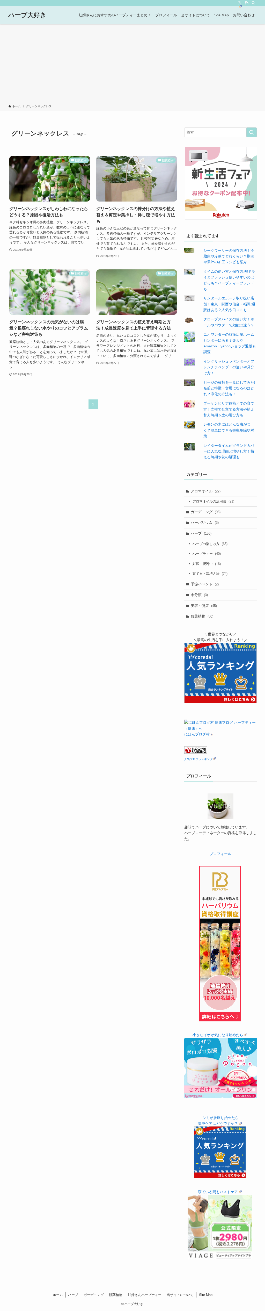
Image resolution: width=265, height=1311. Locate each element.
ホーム (58, 1295)
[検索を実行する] (251, 132)
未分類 (199, 595)
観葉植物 (202, 616)
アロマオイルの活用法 (213, 501)
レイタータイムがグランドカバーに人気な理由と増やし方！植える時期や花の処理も (228, 451)
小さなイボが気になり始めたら (218, 1035)
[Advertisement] (132, 65)
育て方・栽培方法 (210, 574)
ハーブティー (207, 554)
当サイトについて (180, 1295)
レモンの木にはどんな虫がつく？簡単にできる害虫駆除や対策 (228, 430)
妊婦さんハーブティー (144, 1295)
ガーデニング (205, 512)
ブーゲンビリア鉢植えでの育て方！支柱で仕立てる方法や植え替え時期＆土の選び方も (228, 409)
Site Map (205, 1295)
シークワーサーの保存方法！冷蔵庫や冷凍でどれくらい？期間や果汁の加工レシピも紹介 (228, 256)
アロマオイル (205, 491)
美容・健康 (204, 606)
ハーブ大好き (27, 15)
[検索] (253, 3)
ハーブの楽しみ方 (210, 544)
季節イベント (205, 584)
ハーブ (201, 533)
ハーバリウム (205, 522)
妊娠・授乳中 (207, 564)
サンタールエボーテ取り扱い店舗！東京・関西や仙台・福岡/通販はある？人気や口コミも (229, 304)
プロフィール (220, 854)
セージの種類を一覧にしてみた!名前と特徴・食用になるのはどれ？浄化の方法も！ (229, 388)
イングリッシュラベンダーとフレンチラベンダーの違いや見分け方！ (228, 367)
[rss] (246, 3)
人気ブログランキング (198, 759)
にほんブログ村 (197, 734)
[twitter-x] (240, 3)
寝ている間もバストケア (218, 1192)
